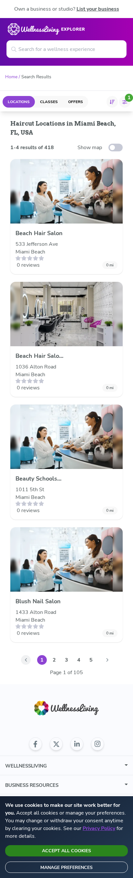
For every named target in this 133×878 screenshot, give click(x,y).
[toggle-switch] (115, 147)
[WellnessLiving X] (56, 744)
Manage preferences (66, 867)
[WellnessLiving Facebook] (35, 744)
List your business (98, 9)
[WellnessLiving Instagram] (97, 744)
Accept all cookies (66, 851)
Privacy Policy (99, 828)
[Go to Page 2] (107, 660)
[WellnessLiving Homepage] (66, 708)
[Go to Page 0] (26, 660)
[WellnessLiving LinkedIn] (76, 744)
